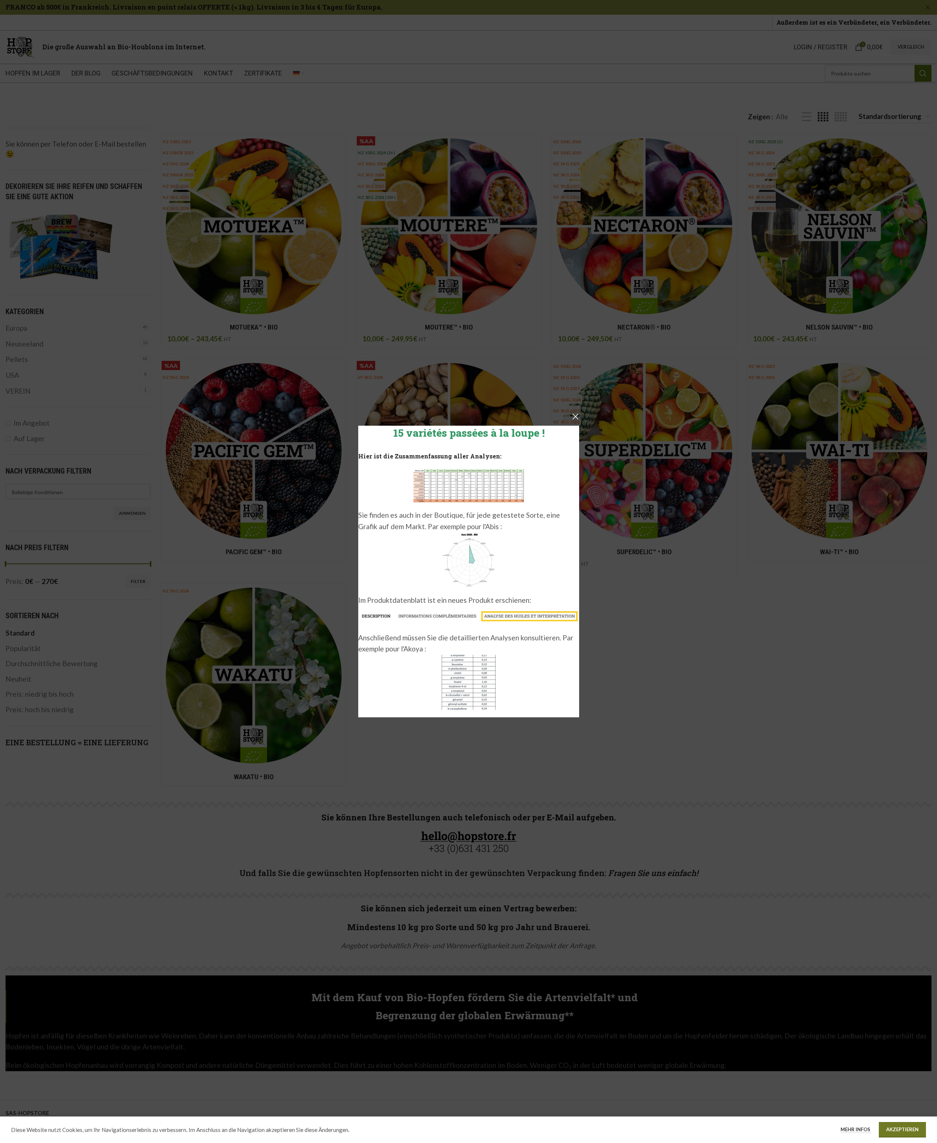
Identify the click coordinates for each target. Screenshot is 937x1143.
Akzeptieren (902, 1129)
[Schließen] (575, 416)
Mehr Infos (856, 1129)
